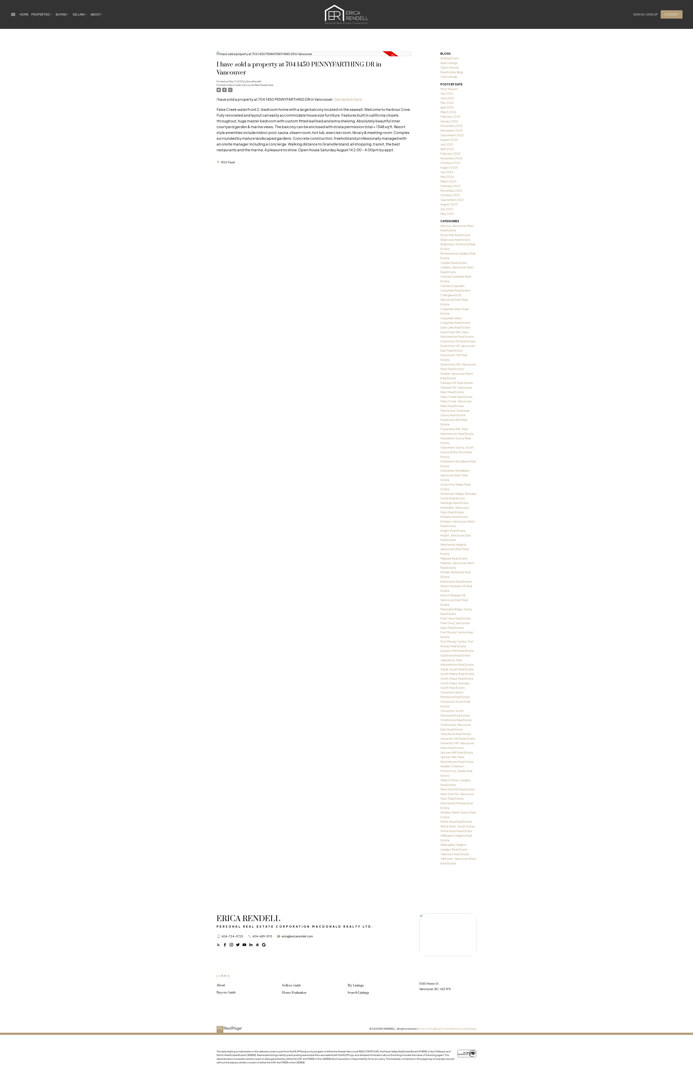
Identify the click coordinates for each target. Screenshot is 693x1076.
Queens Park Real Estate (457, 651)
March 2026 (448, 112)
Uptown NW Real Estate (456, 752)
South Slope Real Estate (456, 678)
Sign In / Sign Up (645, 14)
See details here (348, 99)
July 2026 (446, 93)
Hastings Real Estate (454, 503)
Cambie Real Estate (453, 263)
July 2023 (446, 209)
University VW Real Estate (457, 738)
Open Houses (449, 67)
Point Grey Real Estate (455, 618)
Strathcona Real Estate (456, 720)
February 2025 (450, 153)
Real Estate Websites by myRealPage (455, 1028)
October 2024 (450, 163)
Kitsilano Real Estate (454, 517)
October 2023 (450, 195)
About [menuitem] (96, 14)
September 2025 (452, 135)
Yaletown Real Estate (454, 854)
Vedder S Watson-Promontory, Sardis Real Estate (456, 770)
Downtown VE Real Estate (458, 341)
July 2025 (446, 144)
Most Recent (449, 89)
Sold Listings (448, 77)
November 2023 (451, 190)
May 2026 (447, 103)
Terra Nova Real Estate (455, 734)
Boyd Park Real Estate (455, 235)
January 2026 (449, 121)
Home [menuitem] (23, 14)
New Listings (448, 63)
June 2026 (447, 98)
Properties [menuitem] (40, 14)
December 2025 (451, 126)
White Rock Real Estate (456, 821)
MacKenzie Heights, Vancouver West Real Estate (454, 549)
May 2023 (447, 214)
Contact (671, 14)
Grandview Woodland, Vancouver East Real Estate (455, 475)
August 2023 (449, 204)
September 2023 (452, 200)
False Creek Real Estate (456, 397)
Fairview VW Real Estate (456, 383)
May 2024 (447, 177)
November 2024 (451, 158)
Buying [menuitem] (61, 14)
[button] (645, 14)
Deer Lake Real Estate (455, 327)
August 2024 (449, 167)
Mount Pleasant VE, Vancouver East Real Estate (454, 599)
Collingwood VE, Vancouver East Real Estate (454, 299)
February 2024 (450, 186)
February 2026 (450, 116)
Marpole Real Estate (453, 558)
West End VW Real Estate (457, 789)
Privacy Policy (426, 1028)
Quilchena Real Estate (455, 655)
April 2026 (447, 107)
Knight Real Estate (452, 530)
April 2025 (447, 149)
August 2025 (449, 140)
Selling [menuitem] (79, 14)
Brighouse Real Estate (455, 240)
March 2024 (448, 181)
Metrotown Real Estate (456, 581)
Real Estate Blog (451, 72)
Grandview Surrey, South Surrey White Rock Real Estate (457, 451)
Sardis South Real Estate (457, 669)
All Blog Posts (449, 58)
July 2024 (446, 172)
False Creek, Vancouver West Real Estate (250, 84)
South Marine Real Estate (457, 674)
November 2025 (451, 130)
